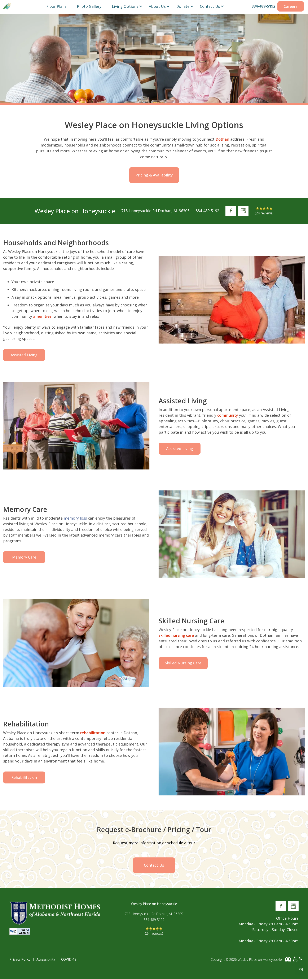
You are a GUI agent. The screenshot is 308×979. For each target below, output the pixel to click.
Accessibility (45, 959)
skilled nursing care (176, 635)
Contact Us (154, 865)
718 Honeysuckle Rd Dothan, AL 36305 (155, 210)
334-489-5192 (263, 6)
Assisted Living (24, 354)
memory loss (75, 518)
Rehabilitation (24, 777)
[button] (56, 6)
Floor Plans (56, 6)
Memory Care (24, 557)
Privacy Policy (19, 959)
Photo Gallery (89, 6)
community (227, 415)
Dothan (222, 139)
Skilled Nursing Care (183, 662)
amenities (42, 316)
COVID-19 (68, 959)
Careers (291, 6)
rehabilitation (92, 732)
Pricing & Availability (154, 175)
